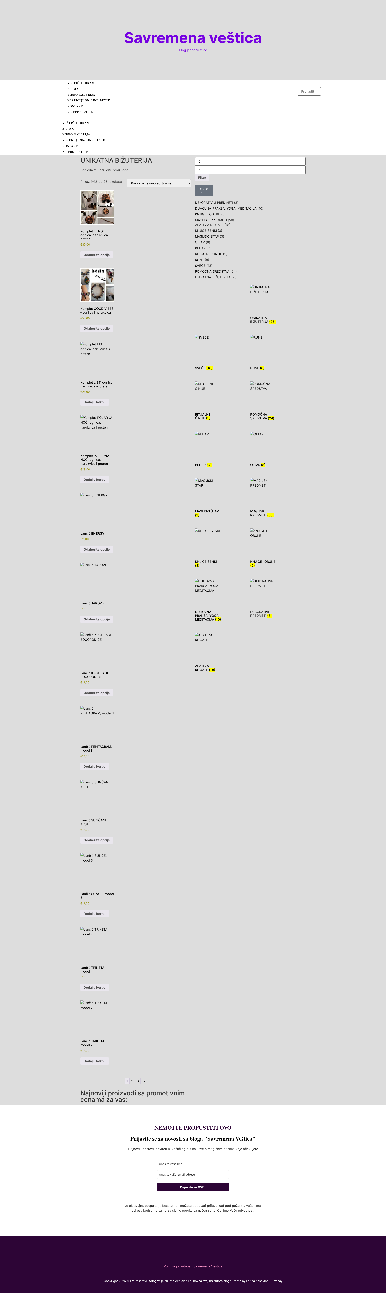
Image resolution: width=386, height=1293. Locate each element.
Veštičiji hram (81, 83)
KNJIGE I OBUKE (207, 214)
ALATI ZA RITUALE (209, 225)
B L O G (73, 89)
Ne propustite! (81, 112)
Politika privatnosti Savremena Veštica (193, 1266)
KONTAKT (75, 106)
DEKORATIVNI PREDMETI (214, 202)
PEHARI (200, 248)
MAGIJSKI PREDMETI (211, 220)
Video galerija (81, 94)
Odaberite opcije (97, 255)
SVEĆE (200, 266)
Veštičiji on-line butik (88, 100)
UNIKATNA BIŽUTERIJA (212, 277)
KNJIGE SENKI (206, 231)
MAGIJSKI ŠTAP (207, 236)
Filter (202, 178)
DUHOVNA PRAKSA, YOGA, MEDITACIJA (226, 208)
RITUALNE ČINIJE (208, 254)
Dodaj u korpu (95, 402)
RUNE (199, 260)
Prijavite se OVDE (193, 1187)
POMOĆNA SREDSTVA (212, 271)
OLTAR (200, 242)
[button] (179, 117)
